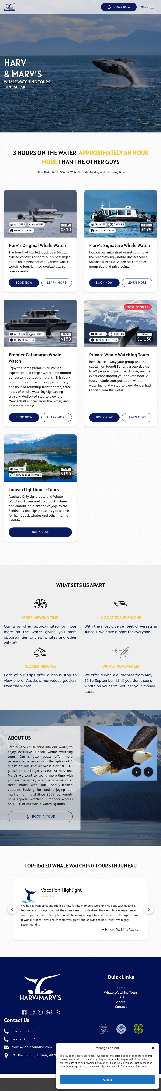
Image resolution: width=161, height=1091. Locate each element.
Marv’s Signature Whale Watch (119, 245)
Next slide (149, 909)
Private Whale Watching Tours (119, 355)
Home (120, 988)
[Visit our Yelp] (58, 1012)
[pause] (80, 126)
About (120, 1002)
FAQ (121, 997)
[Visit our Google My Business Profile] (32, 1012)
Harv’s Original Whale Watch (37, 245)
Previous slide (12, 909)
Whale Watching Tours (120, 992)
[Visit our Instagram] (40, 1012)
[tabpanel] (120, 753)
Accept (107, 1079)
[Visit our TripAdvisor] (49, 1012)
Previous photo (136, 772)
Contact (121, 1007)
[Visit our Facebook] (24, 1012)
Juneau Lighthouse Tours (34, 489)
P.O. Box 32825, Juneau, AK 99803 (38, 1055)
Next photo (148, 772)
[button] (153, 1048)
